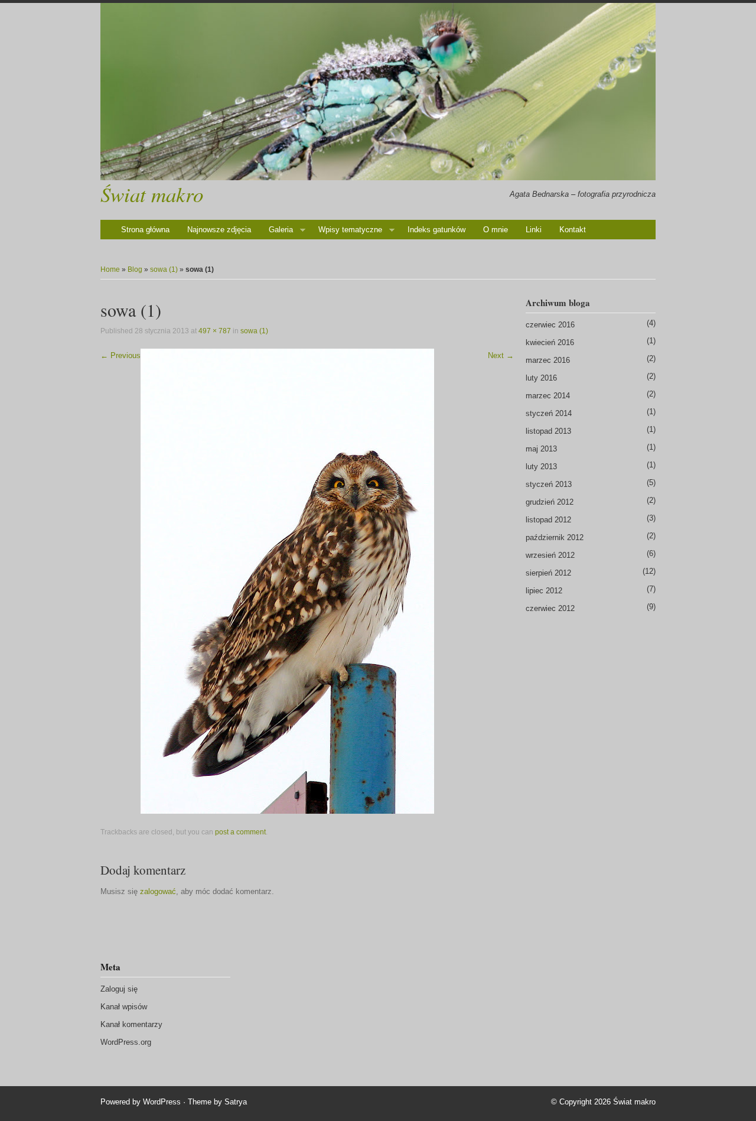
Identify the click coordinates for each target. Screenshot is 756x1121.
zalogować (158, 891)
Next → (501, 355)
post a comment (240, 832)
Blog (135, 269)
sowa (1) (164, 269)
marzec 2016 (548, 360)
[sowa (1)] (287, 580)
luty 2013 (541, 466)
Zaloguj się (119, 988)
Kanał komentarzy (131, 1024)
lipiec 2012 (544, 590)
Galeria (281, 229)
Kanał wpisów (123, 1006)
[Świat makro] (378, 91)
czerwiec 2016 (550, 324)
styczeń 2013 (549, 484)
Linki (534, 229)
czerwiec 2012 (550, 608)
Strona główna (145, 229)
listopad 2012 (548, 519)
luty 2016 (541, 377)
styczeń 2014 (549, 413)
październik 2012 (555, 537)
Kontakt (572, 229)
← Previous (120, 355)
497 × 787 (214, 331)
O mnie (495, 229)
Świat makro (151, 193)
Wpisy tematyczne (350, 229)
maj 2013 (541, 448)
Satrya (235, 1101)
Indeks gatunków (436, 229)
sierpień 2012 (548, 572)
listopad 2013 (548, 431)
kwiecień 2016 (550, 342)
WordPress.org (125, 1042)
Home (110, 269)
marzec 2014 (548, 395)
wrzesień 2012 (550, 555)
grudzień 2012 (549, 502)
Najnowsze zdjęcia (219, 229)
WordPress (162, 1101)
